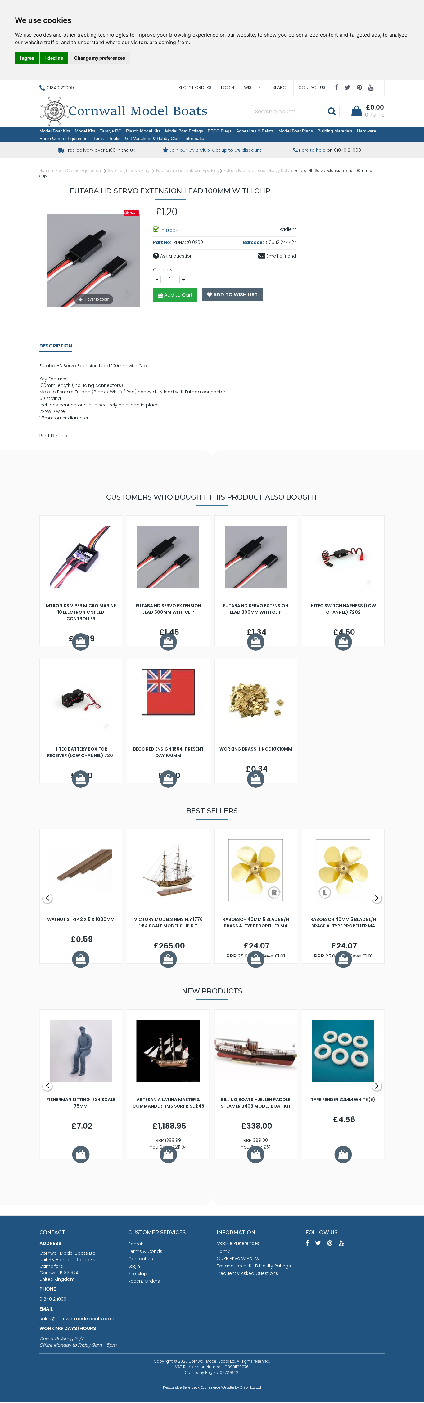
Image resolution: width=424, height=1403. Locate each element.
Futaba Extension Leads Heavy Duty (257, 170)
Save (134, 213)
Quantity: (163, 270)
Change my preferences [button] (99, 58)
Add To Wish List (235, 294)
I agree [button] (27, 58)
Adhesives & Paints (255, 130)
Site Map (137, 1274)
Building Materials (335, 130)
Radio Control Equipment (64, 138)
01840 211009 (52, 1299)
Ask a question (176, 256)
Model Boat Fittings (184, 130)
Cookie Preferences (238, 1243)
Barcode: (254, 242)
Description (55, 345)
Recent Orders (194, 87)
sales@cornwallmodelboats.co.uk (77, 1319)
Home (45, 170)
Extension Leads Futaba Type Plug (187, 170)
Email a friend (280, 256)
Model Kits (85, 130)
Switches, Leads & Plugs (129, 170)
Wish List (253, 87)
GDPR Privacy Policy (238, 1258)
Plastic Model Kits (143, 130)
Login (227, 87)
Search (281, 87)
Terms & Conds (145, 1251)
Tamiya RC (110, 130)
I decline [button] (54, 58)
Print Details (53, 435)
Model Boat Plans (295, 130)
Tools (98, 138)
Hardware (366, 130)
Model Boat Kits (54, 130)
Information (195, 138)
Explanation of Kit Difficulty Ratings (254, 1266)
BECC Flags (220, 130)
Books (114, 138)
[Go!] (332, 111)
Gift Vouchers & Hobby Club (152, 138)
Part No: (162, 242)
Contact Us (311, 87)
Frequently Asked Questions (247, 1273)
